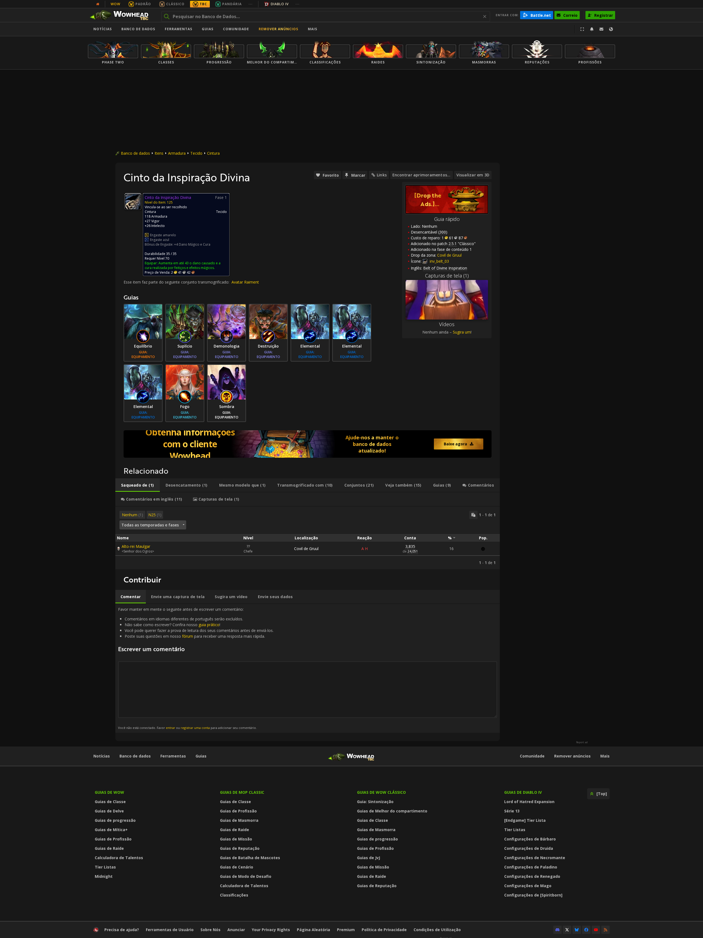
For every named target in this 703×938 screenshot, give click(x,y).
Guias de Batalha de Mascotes (250, 857)
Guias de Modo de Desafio (245, 876)
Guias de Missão (236, 839)
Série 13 (512, 811)
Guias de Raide (109, 848)
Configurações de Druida (528, 848)
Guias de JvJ (368, 857)
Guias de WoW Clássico (381, 792)
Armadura (177, 153)
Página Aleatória (313, 929)
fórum (187, 636)
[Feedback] (601, 29)
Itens (159, 153)
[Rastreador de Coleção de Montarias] (308, 444)
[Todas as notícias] (97, 4)
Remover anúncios (278, 29)
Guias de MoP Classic (242, 792)
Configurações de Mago (527, 885)
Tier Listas (105, 867)
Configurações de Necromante (534, 857)
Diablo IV (280, 4)
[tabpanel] (307, 538)
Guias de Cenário (236, 867)
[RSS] (605, 930)
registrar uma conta (195, 728)
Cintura (213, 153)
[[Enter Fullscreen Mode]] (582, 29)
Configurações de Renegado (532, 876)
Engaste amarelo (163, 235)
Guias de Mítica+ (111, 829)
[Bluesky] (577, 930)
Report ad (582, 742)
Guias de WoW (109, 792)
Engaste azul (159, 239)
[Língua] (611, 29)
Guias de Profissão (113, 839)
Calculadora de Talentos (119, 857)
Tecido (196, 153)
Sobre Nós (210, 929)
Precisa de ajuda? (121, 929)
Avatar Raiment (245, 282)
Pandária (232, 4)
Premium (346, 929)
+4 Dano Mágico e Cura (192, 244)
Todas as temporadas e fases (150, 525)
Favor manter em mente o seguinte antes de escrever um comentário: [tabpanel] (196, 668)
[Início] (122, 15)
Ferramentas (173, 756)
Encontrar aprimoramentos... (421, 174)
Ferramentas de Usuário (170, 929)
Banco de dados (138, 29)
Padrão (143, 4)
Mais (605, 756)
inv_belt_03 (439, 261)
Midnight (104, 876)
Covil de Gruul (306, 548)
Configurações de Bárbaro (530, 839)
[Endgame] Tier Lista (525, 820)
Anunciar (236, 929)
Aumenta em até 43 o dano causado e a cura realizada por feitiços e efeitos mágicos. (183, 265)
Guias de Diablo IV (523, 792)
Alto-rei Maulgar (136, 546)
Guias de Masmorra (239, 820)
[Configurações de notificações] (592, 29)
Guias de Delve (109, 811)
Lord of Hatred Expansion (529, 801)
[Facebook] (586, 930)
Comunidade (236, 29)
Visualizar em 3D (472, 174)
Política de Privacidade (384, 929)
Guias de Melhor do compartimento (392, 811)
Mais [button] (312, 29)
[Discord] (557, 930)
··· (251, 4)
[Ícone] (132, 201)
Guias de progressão (115, 820)
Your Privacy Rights (271, 929)
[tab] (137, 485)
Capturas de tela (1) (447, 275)
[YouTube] (596, 930)
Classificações (234, 895)
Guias (207, 29)
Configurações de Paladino (530, 867)
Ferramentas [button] (178, 29)
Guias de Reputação (240, 848)
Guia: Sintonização (375, 801)
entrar (170, 728)
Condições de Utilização (437, 929)
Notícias (102, 29)
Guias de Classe (110, 801)
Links (382, 174)
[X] (567, 930)
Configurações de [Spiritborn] (533, 895)
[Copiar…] (473, 515)
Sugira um (462, 332)
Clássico (175, 4)
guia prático (209, 624)
